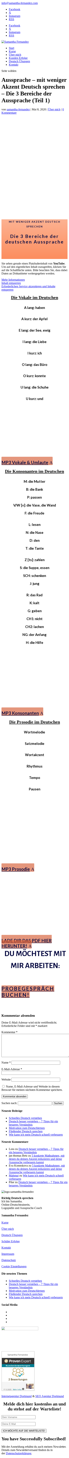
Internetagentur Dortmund (16, 1396)
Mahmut (14, 1175)
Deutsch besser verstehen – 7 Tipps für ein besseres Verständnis (36, 1150)
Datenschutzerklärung (18, 1453)
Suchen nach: (9, 1103)
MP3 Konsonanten (20, 713)
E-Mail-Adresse (11, 1069)
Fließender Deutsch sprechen (26, 1131)
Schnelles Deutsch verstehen (25, 1118)
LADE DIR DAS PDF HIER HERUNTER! (26, 943)
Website (6, 1079)
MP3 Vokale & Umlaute (24, 462)
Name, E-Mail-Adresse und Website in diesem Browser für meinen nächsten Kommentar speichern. (32, 1088)
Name (6, 1062)
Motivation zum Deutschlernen (27, 1128)
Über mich (15, 54)
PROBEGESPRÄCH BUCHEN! (27, 991)
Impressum (7, 1253)
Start (11, 48)
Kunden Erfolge (18, 58)
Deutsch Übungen (19, 61)
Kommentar (9, 1032)
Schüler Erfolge (10, 1241)
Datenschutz (8, 1260)
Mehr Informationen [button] (13, 279)
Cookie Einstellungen (13, 1266)
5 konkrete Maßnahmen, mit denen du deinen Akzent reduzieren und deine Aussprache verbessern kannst (36, 1159)
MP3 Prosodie (15, 869)
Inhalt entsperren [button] (11, 283)
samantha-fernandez (18, 109)
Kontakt (13, 64)
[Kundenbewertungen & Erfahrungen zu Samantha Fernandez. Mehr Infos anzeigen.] (18, 1389)
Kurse (12, 51)
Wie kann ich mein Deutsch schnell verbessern (36, 1134)
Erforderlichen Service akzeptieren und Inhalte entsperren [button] (28, 288)
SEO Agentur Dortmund (49, 1396)
